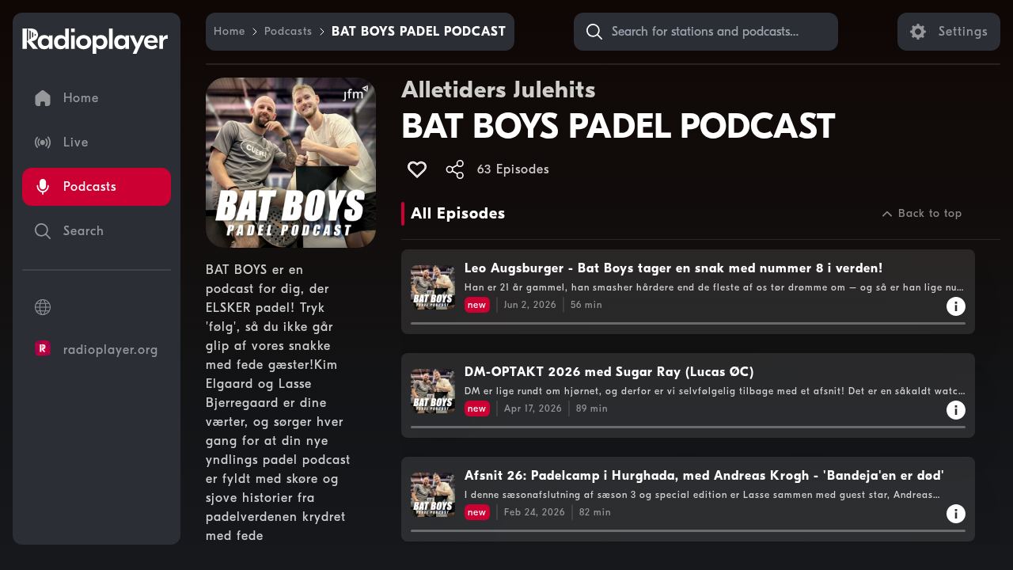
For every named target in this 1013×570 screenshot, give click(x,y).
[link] (229, 31)
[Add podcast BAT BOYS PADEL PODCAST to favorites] (417, 169)
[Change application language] (96, 307)
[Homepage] (95, 41)
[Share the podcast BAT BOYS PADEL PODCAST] (455, 169)
